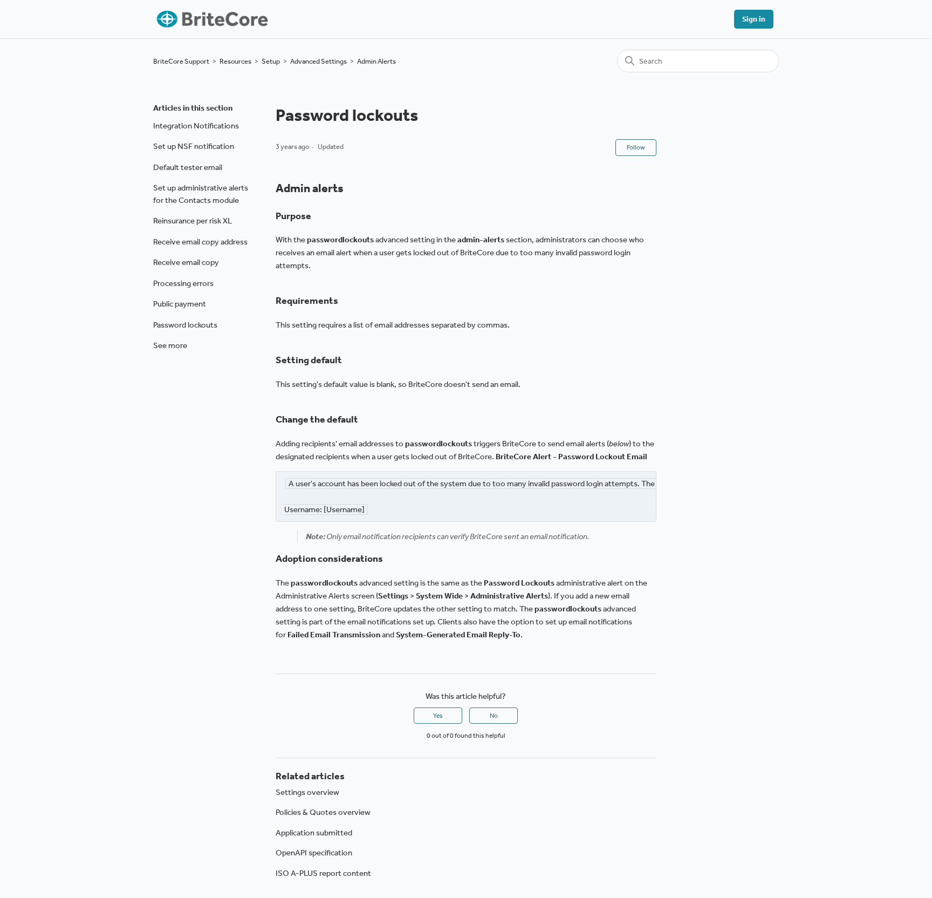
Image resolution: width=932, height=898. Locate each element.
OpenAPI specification (314, 853)
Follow (636, 147)
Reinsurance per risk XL (192, 221)
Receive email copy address (200, 242)
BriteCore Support (181, 61)
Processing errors (183, 283)
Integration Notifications (196, 126)
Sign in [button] (753, 19)
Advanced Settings (318, 61)
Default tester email (187, 167)
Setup (271, 61)
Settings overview (307, 792)
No (494, 715)
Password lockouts (185, 325)
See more (170, 345)
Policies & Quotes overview (323, 812)
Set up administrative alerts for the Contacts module (200, 194)
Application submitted (314, 833)
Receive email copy (186, 262)
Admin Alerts (376, 61)
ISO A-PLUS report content (323, 873)
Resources (235, 61)
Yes (438, 715)
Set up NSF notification (193, 146)
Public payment (179, 304)
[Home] (211, 19)
